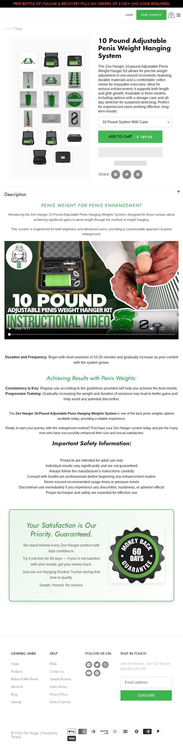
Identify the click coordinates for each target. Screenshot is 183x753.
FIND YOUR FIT (151, 15)
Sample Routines (60, 679)
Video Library (58, 686)
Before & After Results (24, 679)
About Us (17, 686)
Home (7, 28)
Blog (14, 694)
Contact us (57, 671)
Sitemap (16, 702)
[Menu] (178, 15)
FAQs (53, 663)
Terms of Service (60, 702)
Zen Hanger (31, 733)
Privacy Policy (58, 694)
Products (16, 671)
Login (129, 14)
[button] (130, 152)
